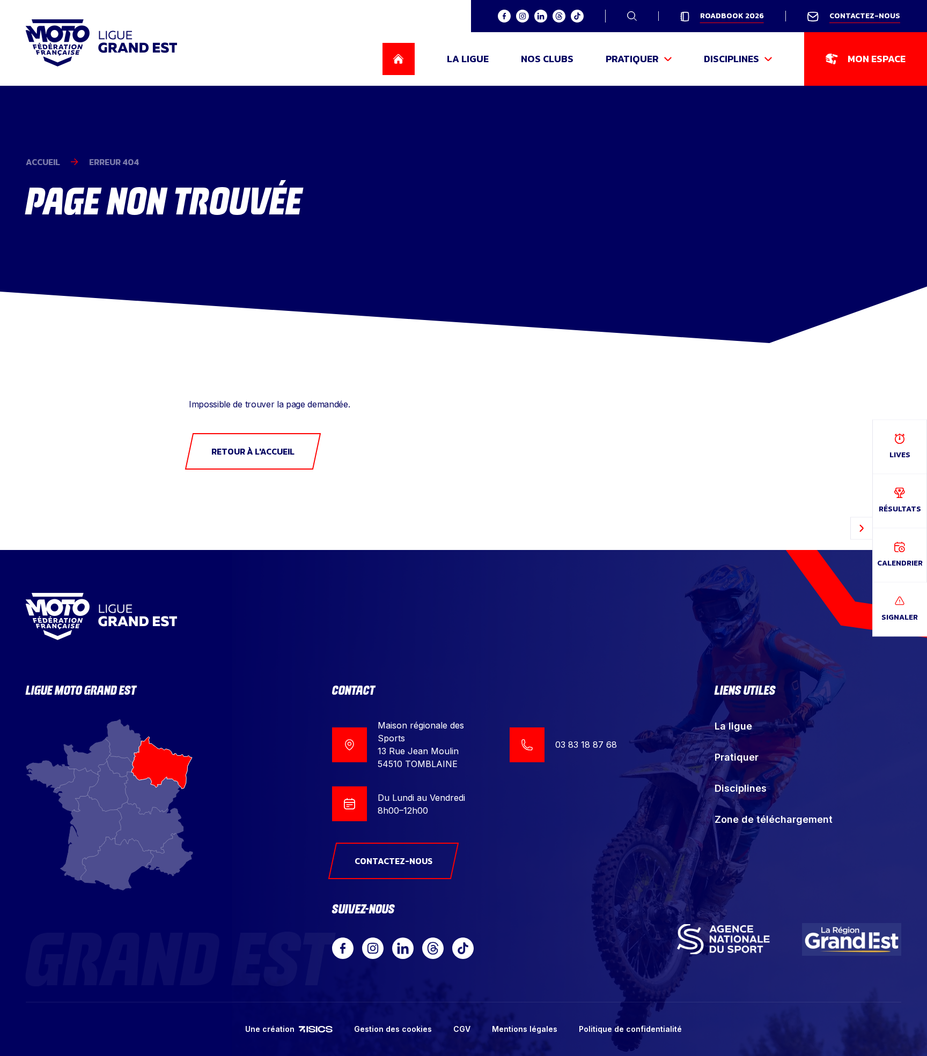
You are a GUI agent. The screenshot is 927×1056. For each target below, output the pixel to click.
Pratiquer (737, 757)
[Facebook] (343, 948)
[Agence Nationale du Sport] (723, 939)
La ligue (733, 726)
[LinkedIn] (403, 948)
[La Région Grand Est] (852, 939)
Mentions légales (524, 1028)
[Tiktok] (463, 948)
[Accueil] (101, 42)
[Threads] (433, 948)
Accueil (43, 161)
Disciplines (741, 788)
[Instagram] (373, 948)
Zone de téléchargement (774, 819)
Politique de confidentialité (630, 1028)
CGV (461, 1028)
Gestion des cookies (393, 1028)
